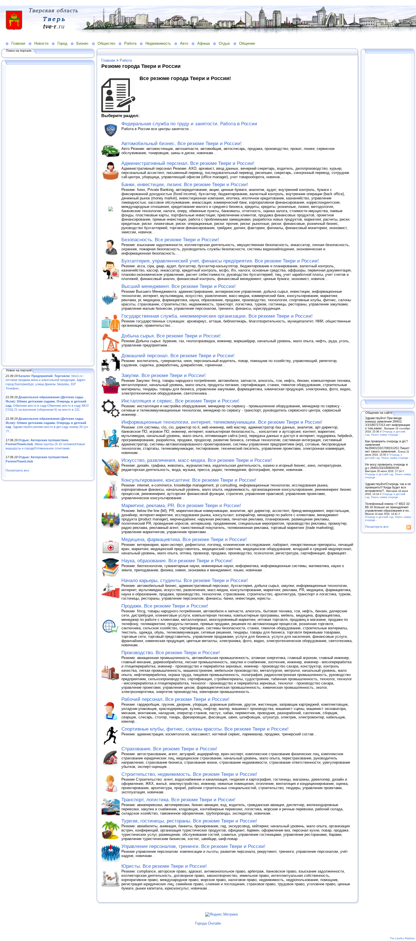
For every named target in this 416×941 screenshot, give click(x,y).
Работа (130, 43)
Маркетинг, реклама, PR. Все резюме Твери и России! (181, 505)
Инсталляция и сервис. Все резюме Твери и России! (180, 401)
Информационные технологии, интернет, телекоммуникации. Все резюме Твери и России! (221, 422)
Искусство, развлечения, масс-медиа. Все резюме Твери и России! (196, 460)
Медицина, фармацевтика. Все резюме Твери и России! (184, 539)
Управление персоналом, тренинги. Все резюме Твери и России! (193, 846)
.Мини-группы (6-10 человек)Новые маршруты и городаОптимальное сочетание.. (45, 444)
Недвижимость (158, 43)
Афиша (203, 43)
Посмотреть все (17, 470)
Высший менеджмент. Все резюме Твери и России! (178, 286)
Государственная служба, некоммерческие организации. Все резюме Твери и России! (217, 316)
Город (62, 43)
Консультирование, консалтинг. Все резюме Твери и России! (188, 480)
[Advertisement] (48, 214)
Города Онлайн (208, 923)
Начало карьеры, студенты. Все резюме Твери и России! (184, 580)
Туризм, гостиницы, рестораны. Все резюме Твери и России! (189, 821)
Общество (106, 43)
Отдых (224, 43)
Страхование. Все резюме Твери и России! (169, 748)
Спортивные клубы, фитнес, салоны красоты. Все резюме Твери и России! (205, 729)
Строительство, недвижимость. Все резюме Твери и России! (189, 774)
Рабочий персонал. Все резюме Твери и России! (175, 699)
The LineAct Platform (402, 938)
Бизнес (82, 43)
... (190, 129)
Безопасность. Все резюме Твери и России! (170, 239)
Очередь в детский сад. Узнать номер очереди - (385, 433)
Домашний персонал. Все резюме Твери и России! (178, 355)
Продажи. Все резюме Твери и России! (164, 606)
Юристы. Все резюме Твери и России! (164, 866)
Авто (184, 43)
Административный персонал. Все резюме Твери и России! (187, 163)
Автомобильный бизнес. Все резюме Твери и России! (181, 143)
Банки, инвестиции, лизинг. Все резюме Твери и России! (184, 184)
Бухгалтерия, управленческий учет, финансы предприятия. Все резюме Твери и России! (220, 261)
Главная (18, 43)
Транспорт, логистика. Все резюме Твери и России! (178, 799)
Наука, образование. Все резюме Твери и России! (177, 560)
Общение (247, 43)
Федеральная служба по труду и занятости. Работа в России (189, 123)
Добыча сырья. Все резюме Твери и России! (171, 336)
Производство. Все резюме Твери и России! (170, 652)
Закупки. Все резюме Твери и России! (163, 375)
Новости (41, 43)
